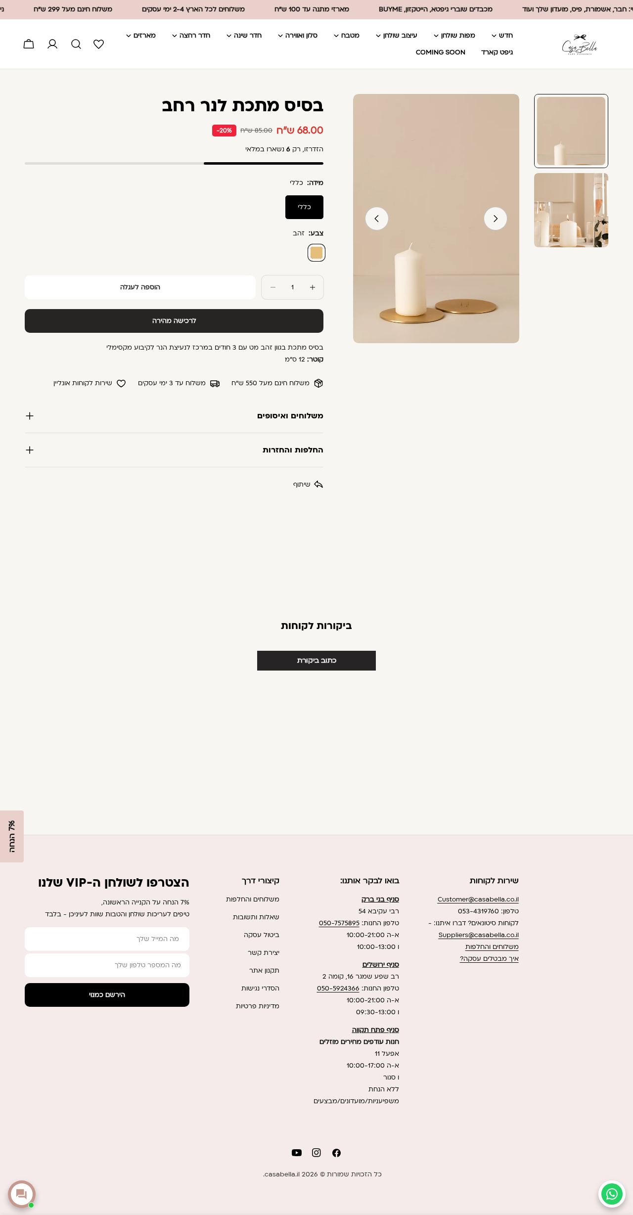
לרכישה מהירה (174, 320)
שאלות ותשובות (256, 917)
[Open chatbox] (22, 1194)
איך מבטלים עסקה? (489, 958)
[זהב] (316, 253)
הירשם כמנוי (107, 994)
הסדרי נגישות (260, 988)
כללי (304, 207)
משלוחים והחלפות (492, 947)
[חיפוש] (76, 44)
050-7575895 (339, 923)
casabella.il (282, 1174)
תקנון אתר (264, 970)
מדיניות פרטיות (257, 1006)
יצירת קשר (263, 952)
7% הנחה (11, 836)
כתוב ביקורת (316, 660)
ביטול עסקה (261, 935)
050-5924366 (338, 988)
